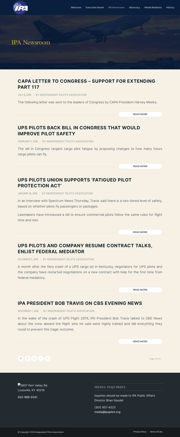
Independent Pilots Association (63, 94)
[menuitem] (76, 7)
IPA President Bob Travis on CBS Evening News (80, 303)
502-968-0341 (27, 397)
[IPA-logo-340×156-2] (20, 7)
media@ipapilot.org (107, 412)
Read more (140, 114)
